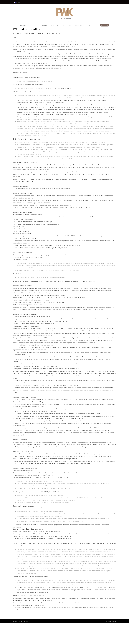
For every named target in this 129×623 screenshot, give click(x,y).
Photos (68, 25)
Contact (92, 25)
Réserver (104, 25)
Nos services (56, 25)
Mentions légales (110, 621)
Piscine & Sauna (40, 25)
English (18, 2)
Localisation (80, 25)
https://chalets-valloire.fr (65, 88)
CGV (102, 621)
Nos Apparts (25, 25)
